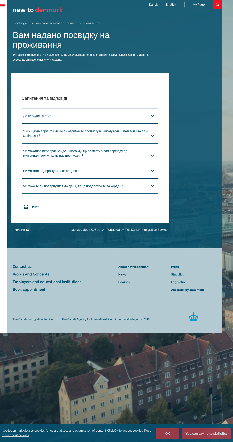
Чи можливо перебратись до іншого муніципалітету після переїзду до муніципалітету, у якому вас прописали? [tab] (75, 153)
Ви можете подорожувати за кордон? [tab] (51, 171)
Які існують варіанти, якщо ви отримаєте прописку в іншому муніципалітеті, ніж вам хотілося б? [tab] (85, 133)
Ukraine (88, 23)
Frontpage (20, 23)
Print (35, 207)
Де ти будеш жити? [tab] (37, 116)
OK (167, 433)
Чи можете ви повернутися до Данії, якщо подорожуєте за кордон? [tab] (73, 186)
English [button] (171, 4)
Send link (19, 230)
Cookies (124, 282)
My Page (199, 4)
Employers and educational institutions (47, 282)
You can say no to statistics (206, 433)
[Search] (217, 4)
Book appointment (29, 290)
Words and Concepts (31, 274)
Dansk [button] (153, 4)
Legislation (179, 282)
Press (175, 267)
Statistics (177, 274)
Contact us (22, 267)
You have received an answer (55, 23)
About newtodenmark (133, 267)
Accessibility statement (187, 290)
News (122, 274)
